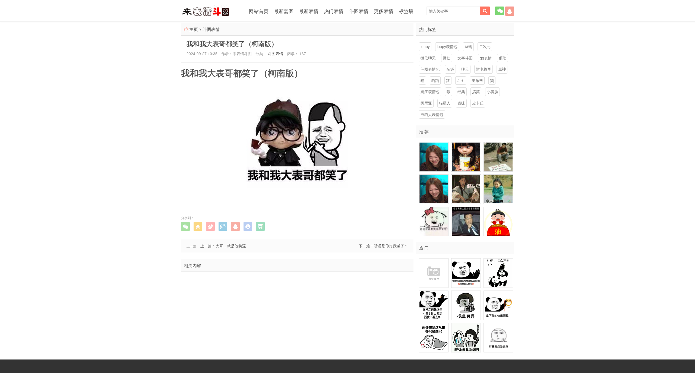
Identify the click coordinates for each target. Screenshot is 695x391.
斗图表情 (358, 10)
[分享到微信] (185, 226)
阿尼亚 (426, 103)
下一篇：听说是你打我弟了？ (383, 245)
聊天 (465, 69)
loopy (425, 46)
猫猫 (435, 80)
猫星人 (444, 103)
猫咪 (461, 103)
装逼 (450, 69)
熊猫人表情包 (432, 114)
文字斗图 (465, 58)
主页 (193, 29)
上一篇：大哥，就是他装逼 (223, 245)
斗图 (461, 80)
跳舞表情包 (430, 91)
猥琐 (502, 58)
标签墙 (406, 10)
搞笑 (476, 91)
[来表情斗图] (205, 11)
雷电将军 (483, 69)
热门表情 (333, 10)
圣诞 (468, 46)
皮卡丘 (478, 103)
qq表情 (486, 58)
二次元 (485, 46)
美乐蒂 (477, 80)
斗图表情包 (430, 69)
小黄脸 (492, 91)
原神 (502, 69)
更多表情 (383, 10)
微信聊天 (428, 58)
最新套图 (283, 10)
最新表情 (308, 10)
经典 (461, 91)
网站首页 (258, 10)
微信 (446, 58)
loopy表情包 (447, 46)
